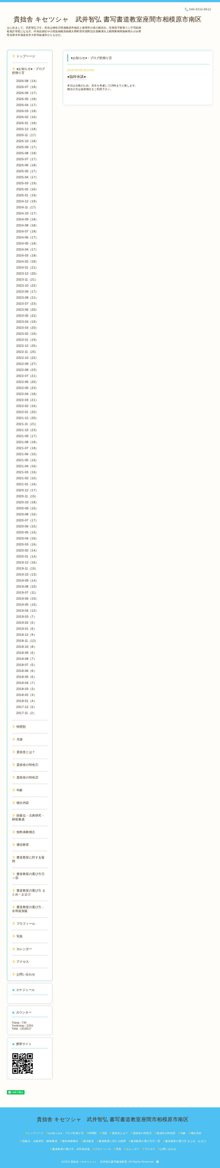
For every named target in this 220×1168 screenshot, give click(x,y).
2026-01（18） (27, 123)
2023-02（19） (27, 333)
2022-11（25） (27, 351)
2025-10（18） (27, 141)
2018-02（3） (26, 695)
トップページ (26, 56)
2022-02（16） (27, 406)
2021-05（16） (27, 460)
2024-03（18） (27, 255)
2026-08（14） (27, 81)
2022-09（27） (27, 363)
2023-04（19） (27, 321)
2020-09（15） (27, 508)
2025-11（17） (27, 135)
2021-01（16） (27, 484)
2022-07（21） (27, 376)
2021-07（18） (27, 448)
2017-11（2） (26, 713)
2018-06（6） (26, 670)
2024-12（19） (27, 201)
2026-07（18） (27, 87)
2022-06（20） (27, 382)
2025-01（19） (27, 195)
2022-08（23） (27, 369)
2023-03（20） (27, 327)
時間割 (21, 726)
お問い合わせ (26, 974)
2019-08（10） (27, 586)
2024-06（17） (27, 237)
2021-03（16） (27, 472)
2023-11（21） (27, 279)
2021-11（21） (27, 424)
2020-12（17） (27, 490)
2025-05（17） (27, 171)
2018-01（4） (26, 701)
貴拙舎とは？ (26, 752)
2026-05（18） (27, 99)
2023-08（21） (27, 297)
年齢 (20, 790)
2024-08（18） (27, 225)
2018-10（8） (26, 646)
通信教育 (23, 844)
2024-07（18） (27, 231)
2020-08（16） (27, 514)
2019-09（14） (27, 580)
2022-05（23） (27, 388)
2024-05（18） (27, 243)
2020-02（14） (27, 550)
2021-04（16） (27, 466)
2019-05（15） (27, 604)
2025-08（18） (27, 153)
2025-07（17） (27, 159)
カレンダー (24, 949)
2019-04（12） (27, 610)
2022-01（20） (27, 412)
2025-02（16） (27, 189)
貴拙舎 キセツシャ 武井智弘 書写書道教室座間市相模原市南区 (104, 19)
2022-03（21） (27, 400)
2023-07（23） (27, 303)
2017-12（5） (26, 707)
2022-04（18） (27, 394)
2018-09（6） (26, 652)
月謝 (20, 739)
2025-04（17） (27, 177)
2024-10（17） (27, 213)
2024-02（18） (27, 261)
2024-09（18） (27, 219)
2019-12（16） (27, 562)
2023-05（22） (27, 315)
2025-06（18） (27, 165)
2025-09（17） (27, 147)
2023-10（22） (27, 285)
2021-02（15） (27, 478)
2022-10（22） (27, 357)
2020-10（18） (27, 502)
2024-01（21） (27, 267)
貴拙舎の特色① (27, 764)
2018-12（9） (26, 634)
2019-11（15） (27, 568)
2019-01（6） (26, 628)
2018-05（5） (26, 676)
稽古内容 (23, 802)
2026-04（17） (27, 105)
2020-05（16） (27, 532)
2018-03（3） (26, 689)
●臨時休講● (76, 76)
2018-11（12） (27, 640)
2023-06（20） (27, 309)
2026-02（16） (27, 117)
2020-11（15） (27, 496)
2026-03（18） (27, 111)
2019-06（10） (27, 598)
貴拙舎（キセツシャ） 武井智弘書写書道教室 (99, 1161)
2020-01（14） (27, 556)
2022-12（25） (27, 345)
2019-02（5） (26, 622)
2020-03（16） (27, 544)
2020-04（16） (27, 538)
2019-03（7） (26, 616)
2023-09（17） (27, 291)
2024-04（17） (27, 249)
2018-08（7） (26, 658)
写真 (20, 936)
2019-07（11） (27, 592)
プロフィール (26, 923)
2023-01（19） (27, 339)
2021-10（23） (27, 430)
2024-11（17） (27, 207)
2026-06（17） (27, 93)
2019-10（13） (27, 574)
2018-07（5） (26, 664)
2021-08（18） (27, 442)
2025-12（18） (27, 129)
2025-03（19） (27, 183)
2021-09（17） (27, 436)
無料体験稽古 (26, 832)
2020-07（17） (27, 520)
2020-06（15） (27, 526)
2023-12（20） (27, 273)
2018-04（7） (26, 683)
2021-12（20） (27, 418)
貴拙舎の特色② (27, 777)
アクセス (23, 961)
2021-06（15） (27, 454)
